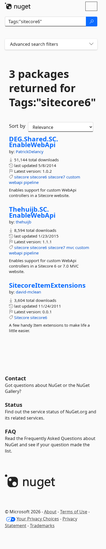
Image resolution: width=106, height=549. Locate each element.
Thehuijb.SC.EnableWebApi (32, 212)
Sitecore (21, 317)
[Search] (91, 21)
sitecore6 (38, 177)
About (50, 512)
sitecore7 (56, 177)
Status (13, 404)
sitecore (21, 177)
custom (73, 177)
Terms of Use (73, 512)
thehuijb (23, 222)
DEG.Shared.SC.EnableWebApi (33, 142)
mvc (70, 247)
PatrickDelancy (29, 151)
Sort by (17, 126)
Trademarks (42, 526)
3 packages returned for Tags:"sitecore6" (51, 88)
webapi (16, 182)
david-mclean (28, 292)
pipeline (31, 182)
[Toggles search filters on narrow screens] (91, 44)
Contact (15, 378)
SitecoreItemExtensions (47, 285)
